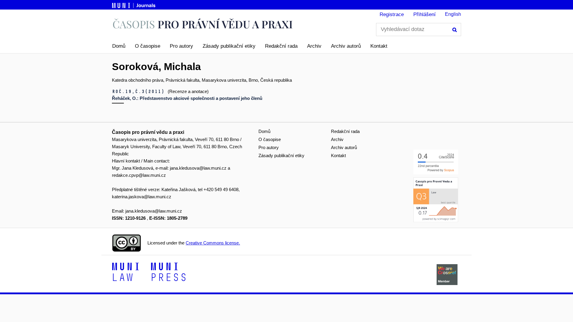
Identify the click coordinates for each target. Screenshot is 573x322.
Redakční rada (281, 46)
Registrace (392, 14)
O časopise (147, 46)
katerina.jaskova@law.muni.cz (141, 196)
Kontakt (378, 46)
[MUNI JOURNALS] (134, 4)
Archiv (314, 46)
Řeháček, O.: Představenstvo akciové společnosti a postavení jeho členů (187, 98)
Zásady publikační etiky (229, 46)
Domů (118, 46)
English (453, 14)
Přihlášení (424, 14)
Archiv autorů (346, 46)
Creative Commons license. (213, 242)
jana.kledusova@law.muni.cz (198, 168)
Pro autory (181, 46)
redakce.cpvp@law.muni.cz (139, 175)
